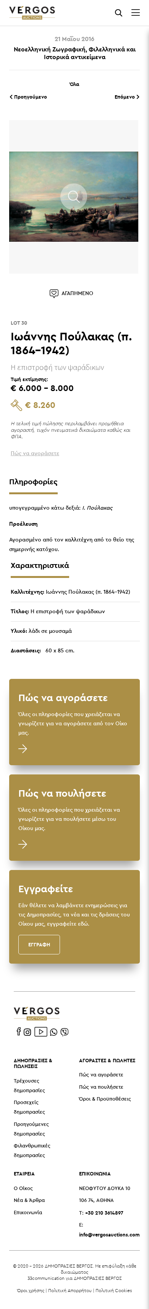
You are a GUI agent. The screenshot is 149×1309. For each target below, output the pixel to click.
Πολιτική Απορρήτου (70, 1290)
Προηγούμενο (30, 97)
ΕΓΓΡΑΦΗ (39, 944)
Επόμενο (125, 97)
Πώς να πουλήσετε (101, 1087)
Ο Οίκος (23, 1188)
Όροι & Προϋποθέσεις (105, 1099)
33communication (46, 1278)
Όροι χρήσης (30, 1290)
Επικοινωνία (28, 1213)
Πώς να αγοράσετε (101, 1075)
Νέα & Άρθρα (29, 1200)
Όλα (74, 84)
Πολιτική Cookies (114, 1290)
